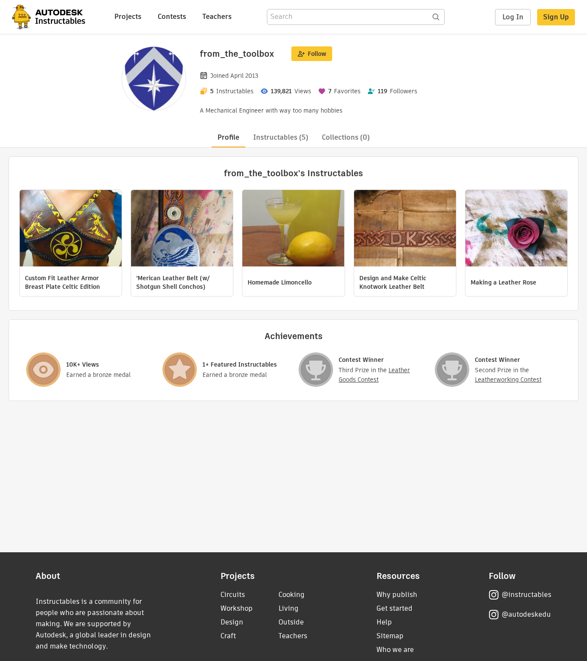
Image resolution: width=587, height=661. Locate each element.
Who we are (395, 650)
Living (288, 608)
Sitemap (390, 636)
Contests (172, 16)
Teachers (217, 16)
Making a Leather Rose (503, 282)
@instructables (526, 595)
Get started (394, 608)
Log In (512, 17)
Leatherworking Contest (508, 379)
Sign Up (556, 17)
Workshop (236, 608)
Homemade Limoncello (280, 282)
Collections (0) (346, 137)
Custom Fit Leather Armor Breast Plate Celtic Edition (62, 282)
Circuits (232, 595)
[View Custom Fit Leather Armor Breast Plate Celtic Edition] (71, 229)
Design (231, 622)
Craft (228, 636)
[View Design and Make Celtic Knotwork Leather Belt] (405, 229)
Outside (291, 622)
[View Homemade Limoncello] (293, 229)
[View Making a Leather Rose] (516, 229)
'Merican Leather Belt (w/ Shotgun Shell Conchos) (173, 282)
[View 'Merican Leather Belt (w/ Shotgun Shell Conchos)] (182, 229)
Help (384, 622)
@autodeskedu (526, 614)
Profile (228, 137)
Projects (127, 16)
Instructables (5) (280, 137)
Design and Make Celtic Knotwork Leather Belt (392, 282)
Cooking (291, 595)
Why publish (396, 595)
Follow (317, 53)
